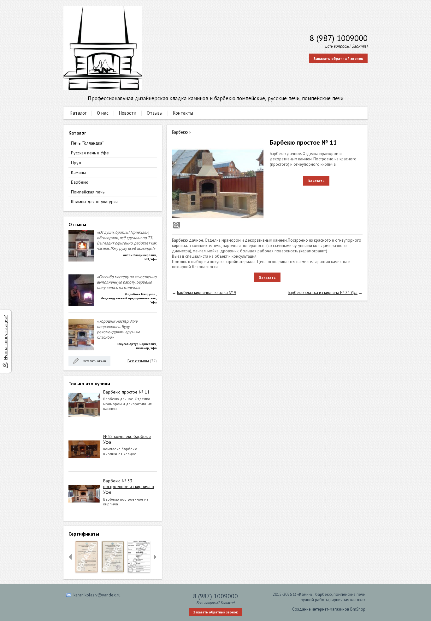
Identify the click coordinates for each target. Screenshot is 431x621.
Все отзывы (138, 361)
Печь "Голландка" (87, 143)
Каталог (78, 113)
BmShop (357, 609)
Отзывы (154, 113)
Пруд (76, 162)
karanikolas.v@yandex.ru (97, 595)
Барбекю (79, 182)
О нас (103, 113)
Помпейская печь (87, 192)
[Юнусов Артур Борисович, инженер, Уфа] (81, 349)
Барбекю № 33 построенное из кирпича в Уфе (128, 486)
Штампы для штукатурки (94, 201)
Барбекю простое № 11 (126, 392)
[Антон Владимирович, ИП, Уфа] (81, 260)
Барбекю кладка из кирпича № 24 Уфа (322, 292)
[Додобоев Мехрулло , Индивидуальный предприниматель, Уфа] (81, 304)
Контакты (183, 113)
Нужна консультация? (6, 337)
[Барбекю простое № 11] (217, 184)
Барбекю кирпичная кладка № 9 (206, 292)
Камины (78, 172)
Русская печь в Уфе (90, 153)
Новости (127, 113)
